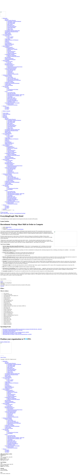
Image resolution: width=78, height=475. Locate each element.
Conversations (9, 96)
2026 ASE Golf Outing (11, 93)
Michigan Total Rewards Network (13, 56)
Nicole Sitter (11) (7, 317)
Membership (5, 18)
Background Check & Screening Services (14, 66)
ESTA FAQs (7, 41)
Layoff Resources (8, 141)
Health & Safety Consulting (12, 49)
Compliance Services (9, 47)
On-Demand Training (9, 85)
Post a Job (9, 62)
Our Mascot (7, 206)
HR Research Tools (10, 25)
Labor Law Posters (10, 52)
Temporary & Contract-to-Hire (12, 73)
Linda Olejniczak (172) (8, 311)
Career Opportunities (4, 5)
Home (1, 213)
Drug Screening (10, 65)
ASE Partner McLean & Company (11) (11, 295)
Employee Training (8, 76)
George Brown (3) (7, 303)
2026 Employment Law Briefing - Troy (14, 95)
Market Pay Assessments (11, 55)
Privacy (4, 357)
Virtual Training (10, 81)
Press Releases (10, 90)
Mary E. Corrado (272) (8, 313)
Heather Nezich (8, 227)
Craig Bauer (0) (7, 299)
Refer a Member (8, 33)
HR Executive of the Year (12, 98)
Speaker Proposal (10, 103)
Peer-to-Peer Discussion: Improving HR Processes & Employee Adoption (22, 329)
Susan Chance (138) (7, 319)
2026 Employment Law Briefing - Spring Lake (15, 94)
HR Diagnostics (8, 57)
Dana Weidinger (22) (7, 301)
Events (6, 91)
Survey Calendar (10, 36)
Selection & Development (12, 67)
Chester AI (7, 40)
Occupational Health (8, 63)
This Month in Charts (11, 101)
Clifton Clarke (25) (7, 297)
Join (3, 8)
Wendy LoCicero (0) (7, 323)
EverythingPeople (10, 229)
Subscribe (2, 285)
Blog (8, 88)
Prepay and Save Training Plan (12, 79)
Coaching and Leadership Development (12, 83)
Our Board (7, 106)
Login (1, 8)
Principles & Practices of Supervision (14, 80)
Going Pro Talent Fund (11, 78)
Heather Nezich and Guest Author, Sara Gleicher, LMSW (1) (15, 305)
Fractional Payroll (10, 72)
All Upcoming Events (11, 92)
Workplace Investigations (11, 53)
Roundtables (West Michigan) (12, 100)
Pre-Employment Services (9, 64)
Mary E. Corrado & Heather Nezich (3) (11, 315)
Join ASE (6, 19)
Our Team (7, 109)
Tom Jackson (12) (7, 321)
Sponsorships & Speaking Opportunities (12, 102)
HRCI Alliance (10, 24)
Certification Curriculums (9, 82)
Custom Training (8, 84)
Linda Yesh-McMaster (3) (8, 312)
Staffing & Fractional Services (10, 68)
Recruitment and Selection (18, 229)
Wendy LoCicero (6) (7, 324)
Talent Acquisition (6, 60)
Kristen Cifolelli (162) (8, 309)
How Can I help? (4, 212)
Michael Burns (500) (7, 316)
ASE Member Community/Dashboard (14, 21)
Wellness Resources (8, 45)
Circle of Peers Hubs (11, 23)
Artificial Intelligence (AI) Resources (11, 39)
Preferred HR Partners (11, 27)
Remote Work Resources (9, 44)
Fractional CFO (10, 70)
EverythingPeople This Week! (12, 89)
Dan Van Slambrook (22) (8, 300)
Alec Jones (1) (6, 293)
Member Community (4, 3)
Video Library (7, 38)
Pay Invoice (2, 7)
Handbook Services (10, 48)
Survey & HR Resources (7, 34)
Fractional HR (9, 71)
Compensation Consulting (9, 54)
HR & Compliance (6, 46)
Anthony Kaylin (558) (8, 294)
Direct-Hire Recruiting (11, 69)
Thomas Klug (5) (7, 320)
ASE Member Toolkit (11, 22)
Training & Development (7, 173)
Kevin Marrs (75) (7, 308)
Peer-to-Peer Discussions (11, 26)
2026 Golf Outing (12, 333)
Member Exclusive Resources (10, 20)
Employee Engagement (9, 58)
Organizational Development (10, 59)
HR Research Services (11, 51)
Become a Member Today (5, 341)
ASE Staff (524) (7, 296)
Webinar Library (10, 29)
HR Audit (9, 50)
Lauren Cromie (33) (7, 310)
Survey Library (10, 37)
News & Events (5, 86)
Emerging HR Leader (11, 97)
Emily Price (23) (7, 302)
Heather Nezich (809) (8, 304)
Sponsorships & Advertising (12, 104)
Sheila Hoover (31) (7, 318)
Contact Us (2, 6)
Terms (1, 357)
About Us (4, 105)
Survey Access (10, 28)
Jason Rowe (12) (7, 307)
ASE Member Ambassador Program (11, 31)
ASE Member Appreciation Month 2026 (12, 30)
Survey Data (7, 35)
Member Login (7, 32)
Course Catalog (3, 4)
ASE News (7, 87)
